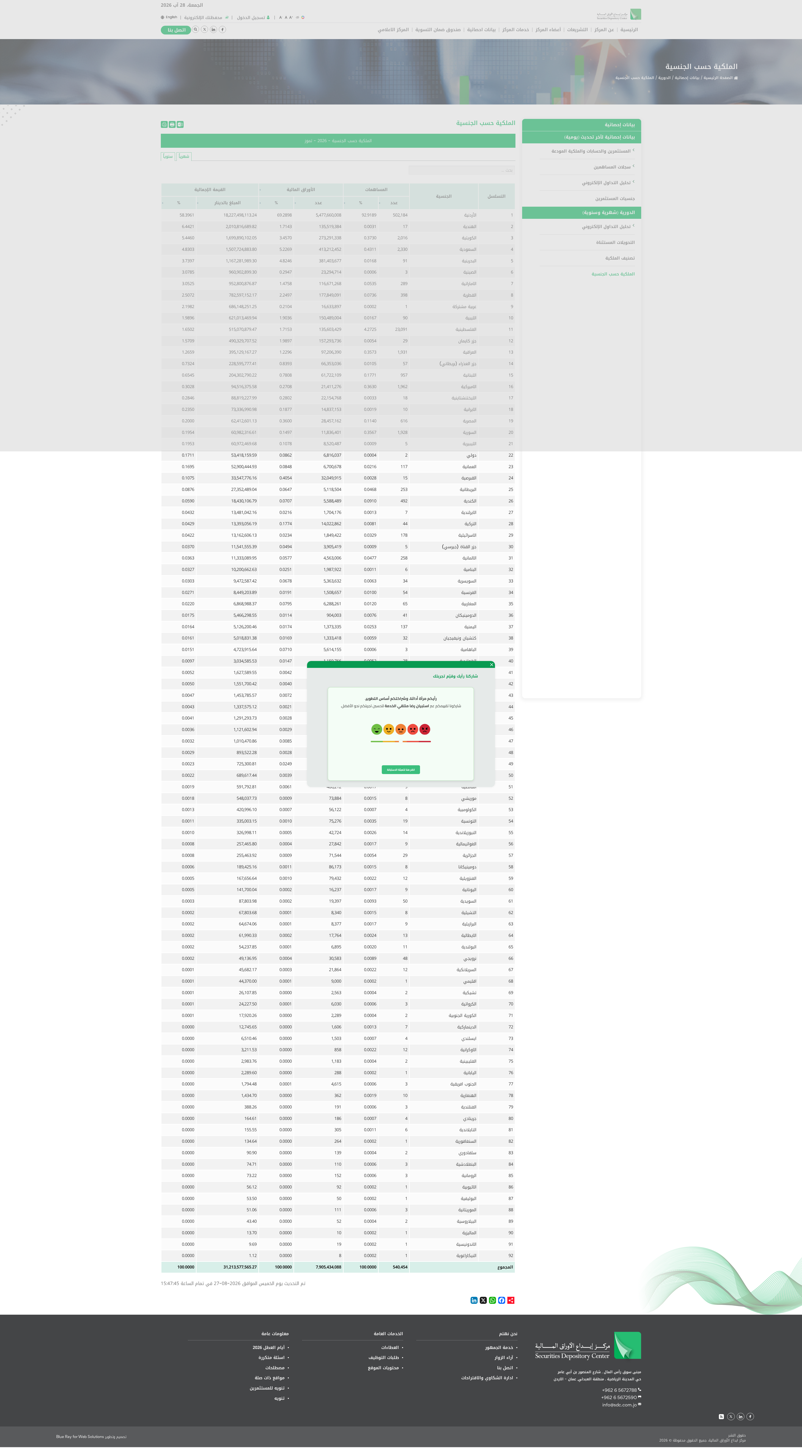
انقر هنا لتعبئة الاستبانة (401, 769)
